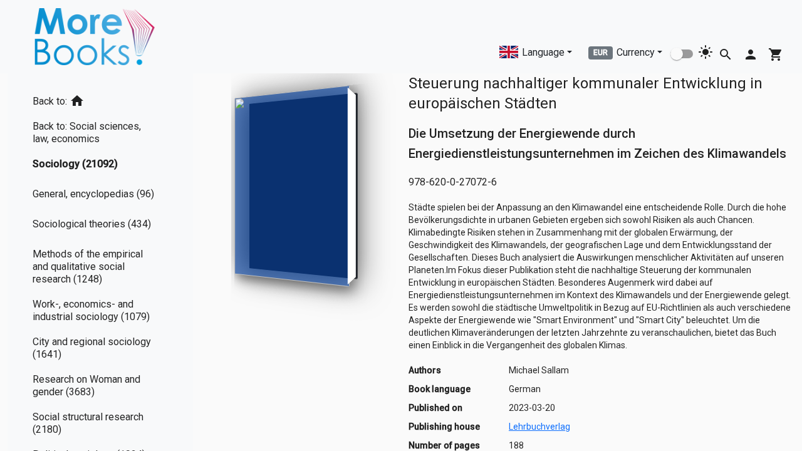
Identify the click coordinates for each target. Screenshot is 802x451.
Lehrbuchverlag (539, 427)
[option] (100, 98)
